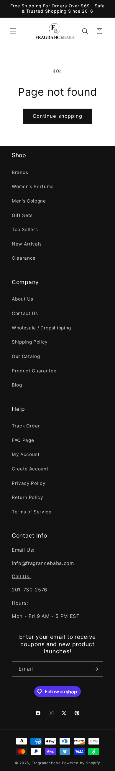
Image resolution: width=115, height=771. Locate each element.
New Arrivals (27, 244)
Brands (20, 172)
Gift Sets (22, 215)
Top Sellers (25, 229)
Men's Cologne (29, 201)
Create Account (30, 469)
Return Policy (27, 497)
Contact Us (25, 313)
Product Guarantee (34, 371)
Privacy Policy (28, 483)
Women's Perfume (33, 186)
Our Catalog (26, 356)
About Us (22, 299)
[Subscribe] (96, 669)
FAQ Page (23, 440)
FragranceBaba (46, 763)
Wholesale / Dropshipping (41, 328)
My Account (26, 454)
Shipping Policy (30, 342)
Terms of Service (32, 512)
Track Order (26, 426)
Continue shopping (58, 116)
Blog (17, 385)
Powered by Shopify (81, 763)
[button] (13, 31)
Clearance (24, 258)
